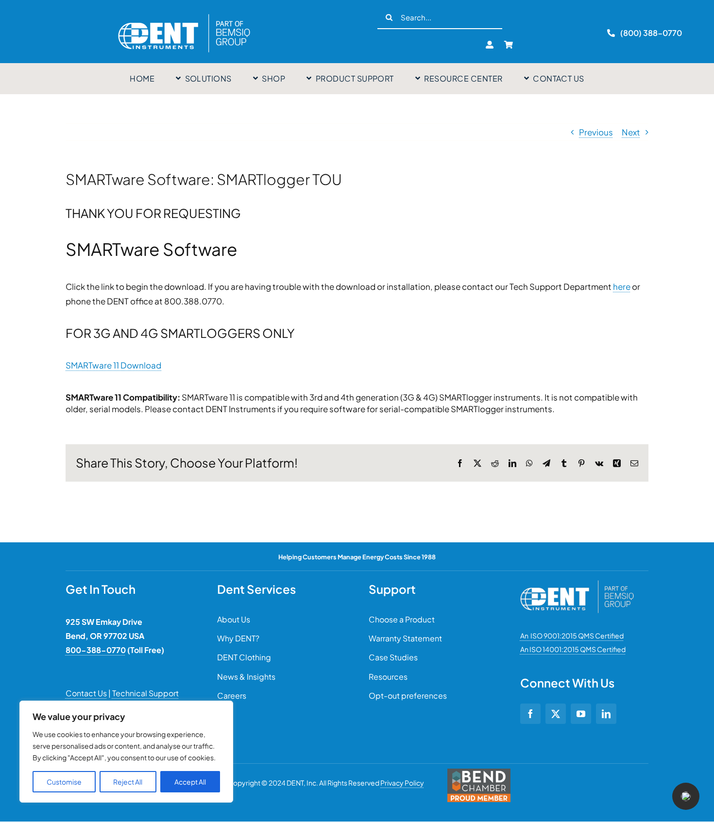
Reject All (127, 781)
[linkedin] (606, 714)
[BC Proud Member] (478, 772)
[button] (685, 796)
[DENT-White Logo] (577, 584)
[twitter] (555, 714)
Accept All (190, 781)
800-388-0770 (96, 650)
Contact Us (86, 693)
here (621, 286)
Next (631, 132)
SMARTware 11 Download (113, 365)
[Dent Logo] (184, 14)
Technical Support (145, 693)
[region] (126, 752)
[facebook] (530, 714)
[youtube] (581, 714)
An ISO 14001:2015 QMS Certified (573, 649)
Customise (64, 781)
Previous (596, 132)
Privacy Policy (402, 782)
